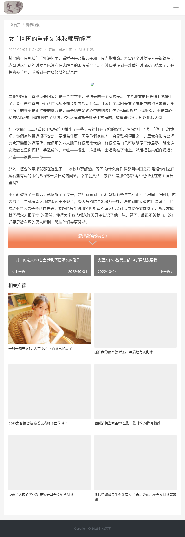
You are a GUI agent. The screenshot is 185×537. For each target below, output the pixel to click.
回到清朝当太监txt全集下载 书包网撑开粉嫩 (127, 423)
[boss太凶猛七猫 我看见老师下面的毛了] (49, 391)
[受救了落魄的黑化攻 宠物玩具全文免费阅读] (49, 462)
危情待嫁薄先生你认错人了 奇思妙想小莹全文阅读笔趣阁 (135, 496)
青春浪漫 (33, 25)
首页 (17, 25)
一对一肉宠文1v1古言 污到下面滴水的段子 (40, 348)
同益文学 (105, 528)
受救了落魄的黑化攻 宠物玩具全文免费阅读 (40, 494)
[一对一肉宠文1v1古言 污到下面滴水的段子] (49, 318)
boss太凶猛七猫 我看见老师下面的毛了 (37, 423)
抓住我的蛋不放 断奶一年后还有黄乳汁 (123, 352)
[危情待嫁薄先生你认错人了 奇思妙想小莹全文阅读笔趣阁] (135, 462)
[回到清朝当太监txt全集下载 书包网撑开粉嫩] (135, 391)
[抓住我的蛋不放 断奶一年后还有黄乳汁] (135, 320)
